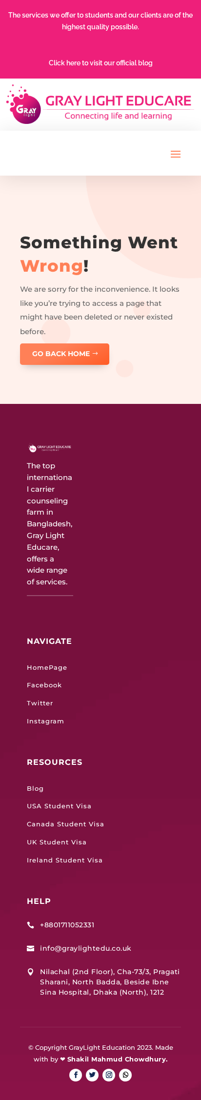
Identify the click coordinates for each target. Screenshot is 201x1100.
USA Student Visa (59, 806)
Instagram (45, 721)
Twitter (40, 703)
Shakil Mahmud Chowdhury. (117, 1059)
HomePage (47, 667)
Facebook (44, 685)
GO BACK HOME (61, 353)
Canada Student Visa (65, 824)
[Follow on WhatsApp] (125, 1075)
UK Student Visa (57, 842)
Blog (35, 788)
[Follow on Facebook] (75, 1075)
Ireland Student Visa (65, 860)
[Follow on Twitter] (92, 1075)
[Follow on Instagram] (108, 1075)
